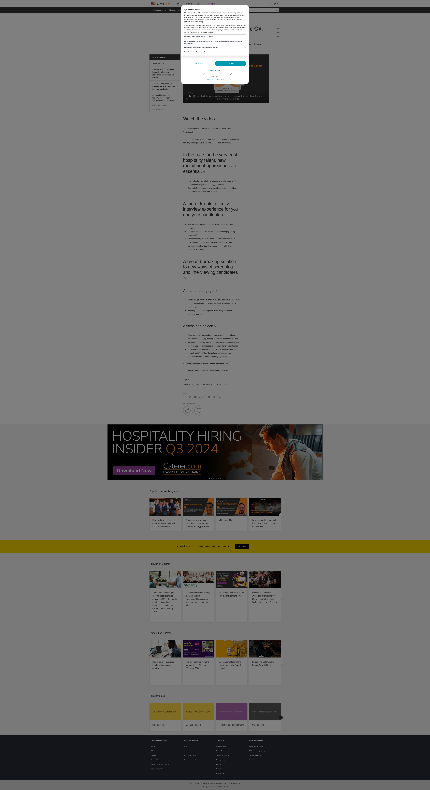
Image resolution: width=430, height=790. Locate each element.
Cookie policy (220, 79)
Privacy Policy (210, 79)
